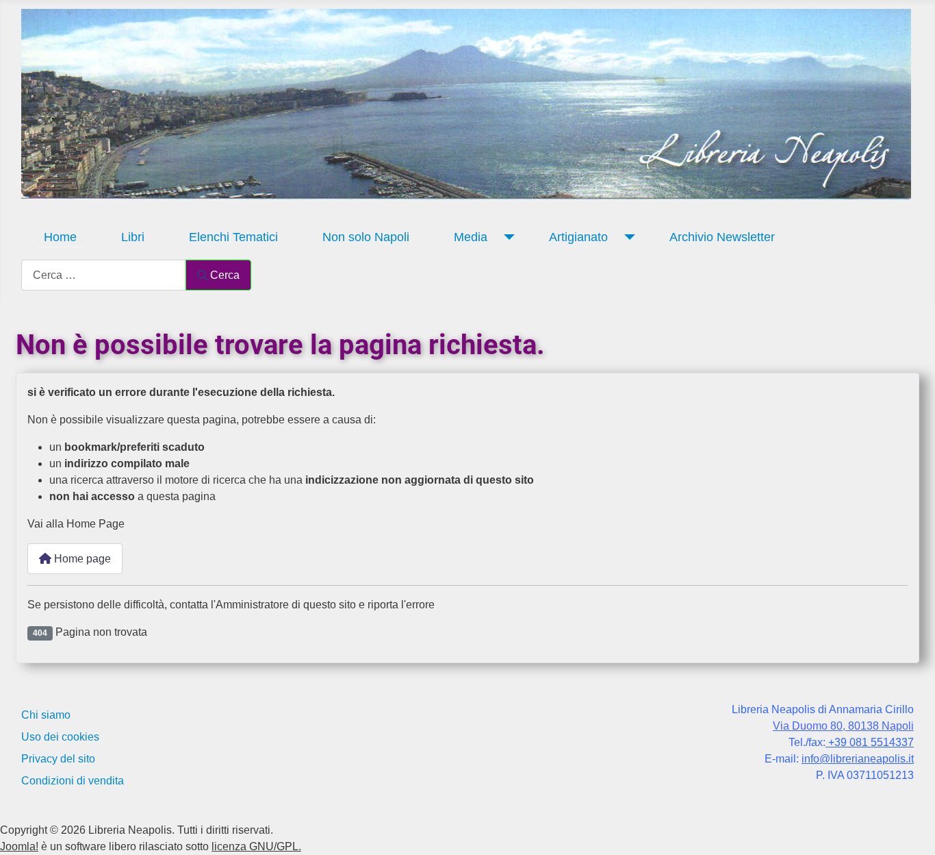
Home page (81, 559)
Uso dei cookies (60, 737)
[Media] (506, 237)
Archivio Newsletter (722, 237)
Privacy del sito (58, 759)
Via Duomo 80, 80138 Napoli (843, 726)
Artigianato (578, 237)
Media (470, 237)
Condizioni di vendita (72, 780)
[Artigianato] (626, 237)
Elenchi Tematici (233, 237)
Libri (132, 237)
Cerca (225, 275)
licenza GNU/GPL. (256, 846)
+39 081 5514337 (869, 742)
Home (60, 237)
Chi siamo (46, 715)
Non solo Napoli (365, 237)
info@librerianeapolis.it (858, 759)
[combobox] (103, 275)
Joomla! (19, 846)
